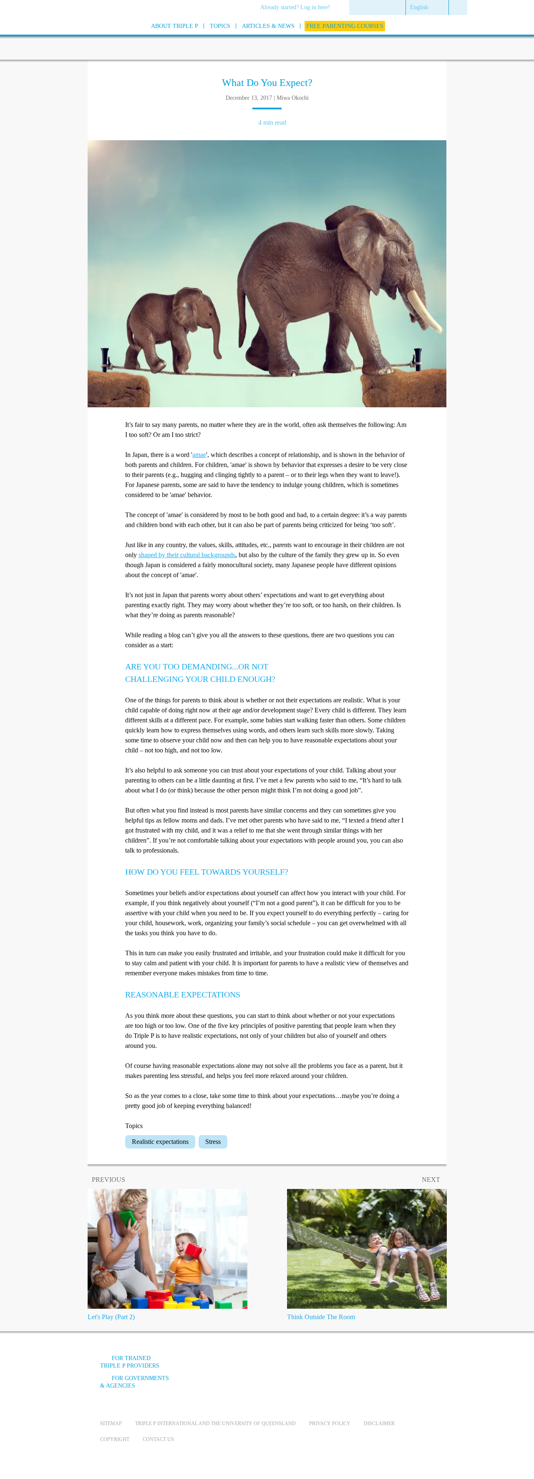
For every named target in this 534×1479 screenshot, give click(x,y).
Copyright (114, 1439)
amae (199, 454)
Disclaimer (379, 1423)
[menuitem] (298, 8)
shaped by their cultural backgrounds (187, 554)
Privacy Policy (329, 1423)
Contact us (158, 1439)
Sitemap (111, 1423)
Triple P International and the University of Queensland (215, 1423)
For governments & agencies (134, 1382)
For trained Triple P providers (129, 1362)
